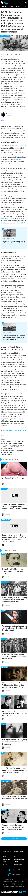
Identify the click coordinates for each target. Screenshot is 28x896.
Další (24, 6)
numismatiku (19, 888)
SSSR (2, 184)
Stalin (8, 398)
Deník (15, 430)
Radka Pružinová (8, 483)
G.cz (11, 881)
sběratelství (8, 888)
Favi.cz (18, 884)
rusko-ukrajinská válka (8, 450)
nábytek (22, 884)
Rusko (3, 441)
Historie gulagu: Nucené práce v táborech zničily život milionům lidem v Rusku (14, 657)
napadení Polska (6, 443)
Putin (17, 407)
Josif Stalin (5, 447)
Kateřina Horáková (9, 544)
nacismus (20, 450)
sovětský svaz (19, 441)
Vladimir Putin (15, 447)
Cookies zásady (18, 864)
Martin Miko (7, 514)
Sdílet (2, 120)
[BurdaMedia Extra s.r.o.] (14, 892)
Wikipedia (9, 430)
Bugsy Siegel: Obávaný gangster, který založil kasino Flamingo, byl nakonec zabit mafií (14, 713)
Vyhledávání (26, 3)
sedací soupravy (7, 886)
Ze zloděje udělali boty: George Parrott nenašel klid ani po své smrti (13, 571)
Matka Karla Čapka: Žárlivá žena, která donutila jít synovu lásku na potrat (14, 799)
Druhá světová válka (7, 448)
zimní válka (20, 223)
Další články (14, 838)
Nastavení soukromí (19, 851)
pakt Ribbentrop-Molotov (18, 445)
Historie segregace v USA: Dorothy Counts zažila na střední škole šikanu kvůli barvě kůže (14, 600)
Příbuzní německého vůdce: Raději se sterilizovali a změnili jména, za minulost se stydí (13, 827)
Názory (18, 6)
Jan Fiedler (9, 113)
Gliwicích (18, 159)
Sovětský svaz (5, 218)
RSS (15, 856)
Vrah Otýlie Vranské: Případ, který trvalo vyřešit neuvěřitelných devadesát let (14, 742)
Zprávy (4, 6)
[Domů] (4, 2)
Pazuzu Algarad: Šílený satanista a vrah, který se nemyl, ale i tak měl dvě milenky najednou (14, 628)
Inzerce (5, 864)
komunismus (5, 452)
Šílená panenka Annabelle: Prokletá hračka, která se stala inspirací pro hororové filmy (13, 685)
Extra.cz (12, 884)
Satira (11, 6)
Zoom (19, 430)
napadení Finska (17, 443)
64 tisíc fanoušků (16, 869)
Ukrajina (10, 441)
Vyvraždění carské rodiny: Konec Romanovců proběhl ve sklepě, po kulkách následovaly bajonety (14, 770)
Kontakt (5, 856)
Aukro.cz (14, 886)
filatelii (13, 888)
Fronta (24, 430)
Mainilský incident (7, 454)
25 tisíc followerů (16, 874)
